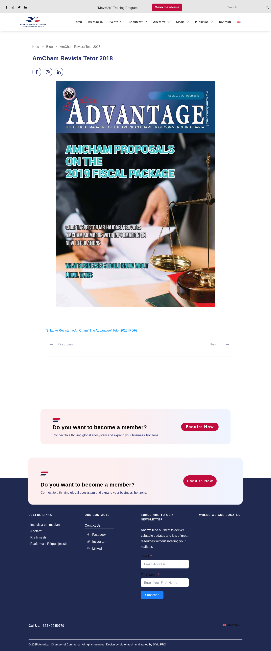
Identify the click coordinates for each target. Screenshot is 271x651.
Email (145, 556)
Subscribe (152, 595)
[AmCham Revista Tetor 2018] (135, 194)
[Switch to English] (238, 22)
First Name (148, 574)
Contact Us (92, 525)
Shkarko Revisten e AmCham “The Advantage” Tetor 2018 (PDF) (91, 330)
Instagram (99, 541)
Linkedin (98, 548)
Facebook (99, 534)
